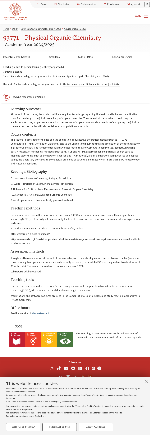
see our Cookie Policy (37, 416)
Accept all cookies (95, 427)
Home (6, 29)
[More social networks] (99, 368)
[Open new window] (52, 368)
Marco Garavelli (22, 57)
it (147, 4)
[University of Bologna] (15, 12)
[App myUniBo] (68, 376)
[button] (89, 15)
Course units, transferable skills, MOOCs (41, 29)
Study (15, 29)
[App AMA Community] (90, 376)
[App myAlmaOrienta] (75, 376)
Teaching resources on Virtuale (28, 97)
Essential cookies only (23, 427)
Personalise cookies (59, 427)
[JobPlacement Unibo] (83, 376)
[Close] (146, 381)
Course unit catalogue (75, 29)
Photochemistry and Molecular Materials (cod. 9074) (91, 84)
